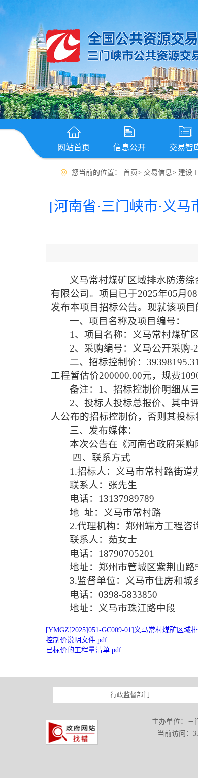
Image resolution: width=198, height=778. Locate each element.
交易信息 (158, 172)
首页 (130, 172)
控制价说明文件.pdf (76, 640)
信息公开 (129, 147)
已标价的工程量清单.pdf (83, 650)
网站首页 (73, 147)
